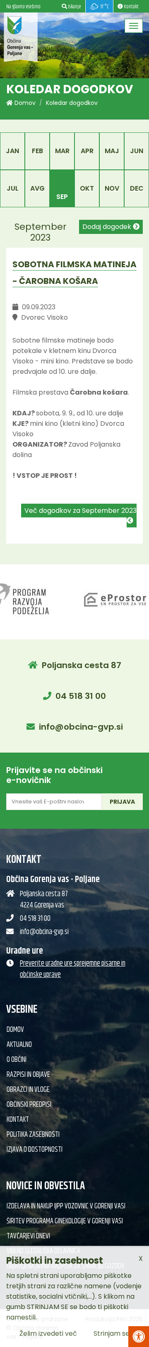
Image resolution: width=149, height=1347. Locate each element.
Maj (112, 151)
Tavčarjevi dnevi (28, 1236)
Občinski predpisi (29, 1105)
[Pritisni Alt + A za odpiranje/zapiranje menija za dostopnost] (138, 1336)
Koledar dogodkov (72, 103)
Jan (12, 151)
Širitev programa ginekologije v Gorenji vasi (65, 1221)
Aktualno (19, 1045)
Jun (136, 151)
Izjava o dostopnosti (34, 1150)
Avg (37, 188)
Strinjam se (112, 1333)
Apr (87, 151)
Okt (87, 188)
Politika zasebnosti (33, 1135)
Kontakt (18, 1120)
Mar (62, 151)
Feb (37, 151)
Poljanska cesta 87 (81, 665)
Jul (13, 188)
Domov (24, 103)
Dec (137, 188)
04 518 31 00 (80, 696)
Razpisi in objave (28, 1075)
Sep (62, 196)
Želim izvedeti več (48, 1333)
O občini (16, 1060)
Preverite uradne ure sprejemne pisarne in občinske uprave (72, 969)
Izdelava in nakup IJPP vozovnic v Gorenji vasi (66, 1206)
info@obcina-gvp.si (81, 727)
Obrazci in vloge (28, 1090)
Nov (112, 188)
